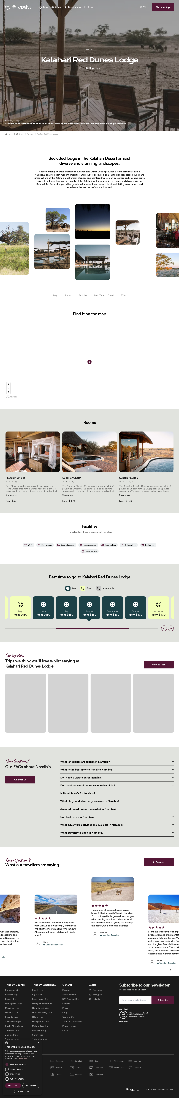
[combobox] (6, 1042)
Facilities (83, 295)
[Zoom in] (8, 384)
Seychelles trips (13, 1021)
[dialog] (22, 1067)
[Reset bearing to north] (8, 392)
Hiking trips (37, 1017)
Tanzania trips (12, 1030)
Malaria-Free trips (41, 1026)
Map (55, 295)
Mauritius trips (12, 1008)
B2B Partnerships (70, 999)
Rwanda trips (11, 1017)
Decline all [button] (31, 1085)
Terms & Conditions (72, 1021)
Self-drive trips (39, 1039)
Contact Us (68, 1017)
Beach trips (37, 990)
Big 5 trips (37, 994)
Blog (64, 1012)
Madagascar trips (13, 1003)
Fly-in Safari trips (40, 1008)
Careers (66, 1003)
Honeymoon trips (40, 1021)
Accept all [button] (13, 1085)
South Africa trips (14, 1026)
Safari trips (37, 1035)
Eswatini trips (11, 994)
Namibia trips (11, 1012)
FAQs (123, 295)
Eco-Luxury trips (40, 999)
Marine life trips (40, 1030)
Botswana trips (12, 990)
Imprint (65, 1030)
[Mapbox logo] (12, 396)
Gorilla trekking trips (42, 1012)
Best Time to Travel (104, 295)
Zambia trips (11, 1035)
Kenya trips (10, 999)
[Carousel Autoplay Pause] (170, 969)
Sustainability (69, 994)
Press (65, 1008)
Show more (11, 495)
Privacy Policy (69, 1026)
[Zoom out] (8, 388)
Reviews (66, 990)
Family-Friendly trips (42, 1003)
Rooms (68, 295)
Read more (23, 1059)
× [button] (38, 1043)
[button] (33, 452)
